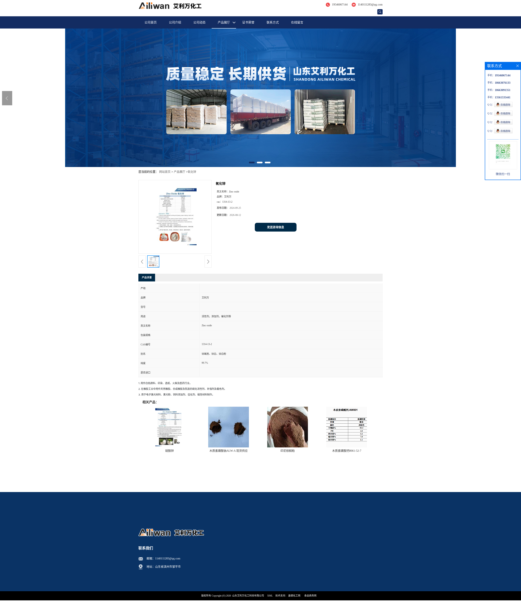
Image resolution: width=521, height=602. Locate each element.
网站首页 (165, 171)
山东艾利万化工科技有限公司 (248, 595)
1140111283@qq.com (370, 4)
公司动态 (199, 22)
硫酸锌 (169, 450)
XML (270, 595)
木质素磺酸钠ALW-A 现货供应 (228, 450)
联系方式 (273, 22)
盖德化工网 (294, 595)
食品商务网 (310, 595)
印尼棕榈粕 (287, 450)
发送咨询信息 (275, 227)
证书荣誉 (248, 22)
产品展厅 (224, 22)
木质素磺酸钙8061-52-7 (346, 450)
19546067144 (340, 4)
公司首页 (150, 22)
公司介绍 (175, 22)
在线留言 (297, 22)
